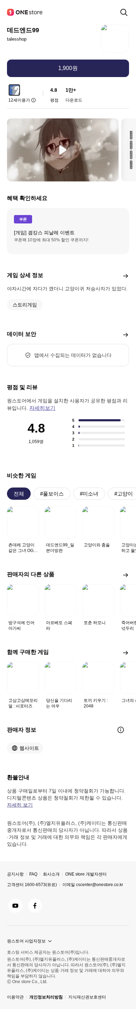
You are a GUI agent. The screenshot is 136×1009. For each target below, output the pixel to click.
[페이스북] (35, 905)
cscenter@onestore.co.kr (99, 884)
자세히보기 (42, 408)
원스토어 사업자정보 (26, 941)
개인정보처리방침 (46, 997)
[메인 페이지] (25, 12)
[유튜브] (15, 905)
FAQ (33, 874)
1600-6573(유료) (41, 884)
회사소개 (51, 874)
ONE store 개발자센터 (86, 874)
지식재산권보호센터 (87, 997)
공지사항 (15, 874)
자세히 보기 (20, 805)
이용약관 (15, 997)
